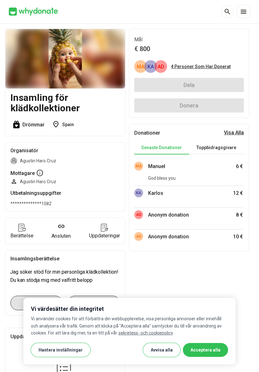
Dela (189, 85)
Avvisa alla (162, 349)
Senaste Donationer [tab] (161, 147)
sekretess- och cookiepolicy (145, 332)
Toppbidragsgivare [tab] (216, 147)
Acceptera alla (205, 349)
